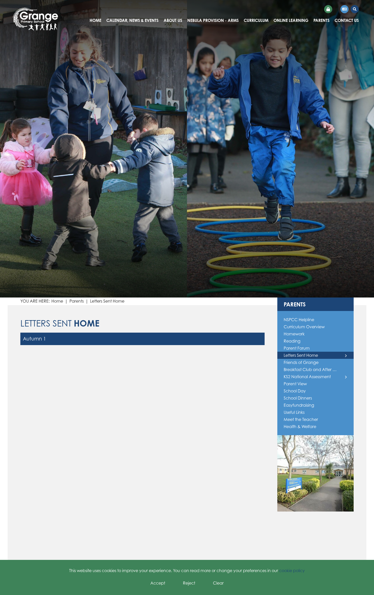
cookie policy (292, 570)
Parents (76, 301)
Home (57, 301)
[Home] (35, 19)
